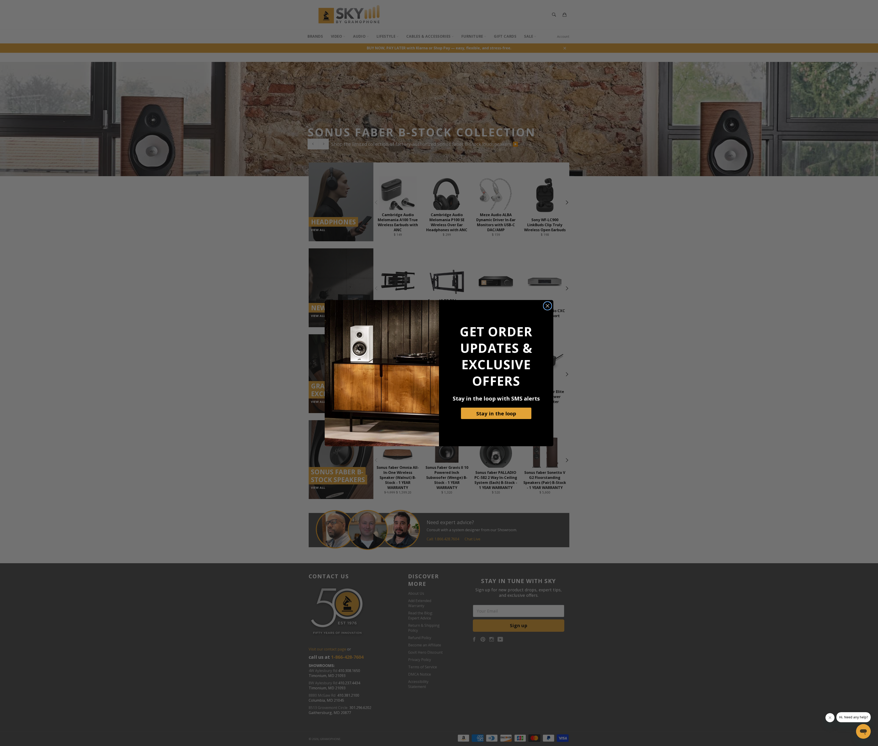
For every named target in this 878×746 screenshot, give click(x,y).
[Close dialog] (547, 306)
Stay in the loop (496, 413)
